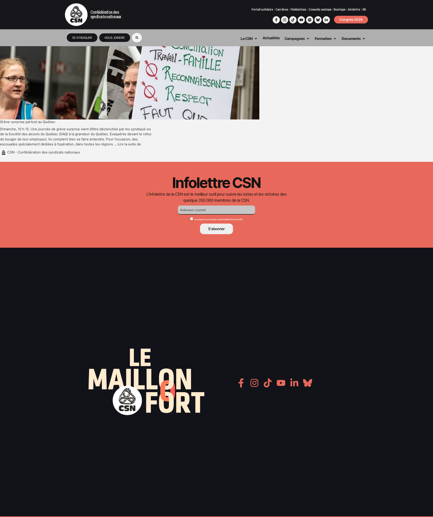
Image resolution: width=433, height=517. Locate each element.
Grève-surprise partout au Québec (27, 122)
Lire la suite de (129, 144)
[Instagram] (284, 19)
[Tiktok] (293, 19)
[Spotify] (309, 19)
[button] (137, 37)
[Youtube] (301, 19)
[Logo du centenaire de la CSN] (76, 14)
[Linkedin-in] (326, 19)
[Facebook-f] (276, 19)
